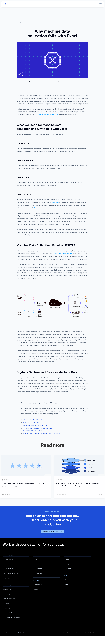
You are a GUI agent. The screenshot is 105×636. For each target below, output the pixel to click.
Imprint (100, 632)
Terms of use (74, 632)
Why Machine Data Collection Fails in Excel (37, 428)
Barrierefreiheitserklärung (88, 632)
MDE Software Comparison (32, 422)
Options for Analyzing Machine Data (35, 425)
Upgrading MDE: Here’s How (32, 431)
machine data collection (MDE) (48, 114)
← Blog (19, 22)
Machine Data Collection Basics (34, 420)
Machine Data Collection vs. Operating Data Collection (41, 433)
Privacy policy (64, 632)
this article (55, 202)
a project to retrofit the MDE (63, 254)
